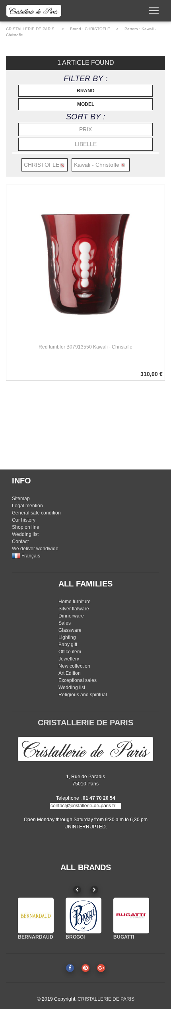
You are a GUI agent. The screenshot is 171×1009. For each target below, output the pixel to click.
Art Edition (69, 673)
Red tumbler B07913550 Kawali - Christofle (85, 347)
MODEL (85, 104)
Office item (69, 651)
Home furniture (74, 601)
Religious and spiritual (82, 694)
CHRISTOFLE (97, 29)
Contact (20, 541)
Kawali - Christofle (96, 165)
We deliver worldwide (35, 548)
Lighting (67, 637)
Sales (64, 623)
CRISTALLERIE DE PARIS (30, 29)
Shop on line (25, 527)
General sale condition (36, 513)
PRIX (85, 129)
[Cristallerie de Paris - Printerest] (85, 968)
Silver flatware (73, 609)
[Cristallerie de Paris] (85, 749)
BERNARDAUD (35, 937)
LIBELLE (86, 144)
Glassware (70, 630)
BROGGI (75, 937)
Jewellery (68, 659)
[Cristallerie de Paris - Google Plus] (101, 968)
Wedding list (25, 534)
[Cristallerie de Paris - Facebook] (70, 968)
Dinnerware (71, 616)
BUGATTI (123, 937)
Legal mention (27, 505)
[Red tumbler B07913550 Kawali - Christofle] (85, 264)
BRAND (86, 90)
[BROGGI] (83, 915)
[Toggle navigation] (154, 10)
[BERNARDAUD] (36, 915)
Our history (23, 520)
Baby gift (67, 644)
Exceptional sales (77, 680)
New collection (74, 666)
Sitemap (21, 498)
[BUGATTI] (131, 915)
